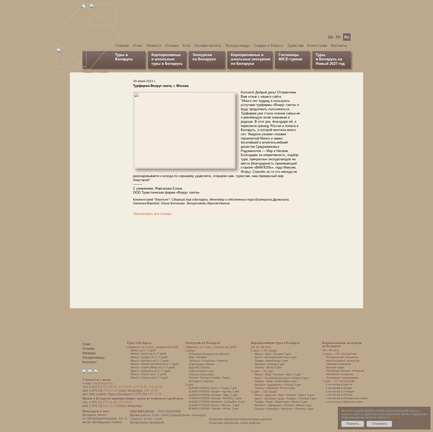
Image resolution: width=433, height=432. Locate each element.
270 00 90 (125, 402)
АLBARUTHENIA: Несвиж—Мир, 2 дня (213, 394)
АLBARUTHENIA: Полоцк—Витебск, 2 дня (215, 398)
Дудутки (194, 367)
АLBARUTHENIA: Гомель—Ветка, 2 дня (214, 408)
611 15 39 (110, 406)
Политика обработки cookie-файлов (234, 423)
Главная (122, 45)
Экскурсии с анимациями (342, 377)
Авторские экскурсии (339, 374)
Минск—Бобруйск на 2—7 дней (150, 370)
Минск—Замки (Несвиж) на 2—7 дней (155, 363)
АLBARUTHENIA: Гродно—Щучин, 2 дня (214, 391)
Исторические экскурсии (342, 357)
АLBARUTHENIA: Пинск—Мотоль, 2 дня (214, 405)
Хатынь (205, 367)
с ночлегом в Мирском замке (344, 401)
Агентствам (317, 45)
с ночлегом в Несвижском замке (347, 398)
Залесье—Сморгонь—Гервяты (208, 360)
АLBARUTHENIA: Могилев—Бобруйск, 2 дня (217, 401)
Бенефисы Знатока (201, 381)
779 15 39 (110, 390)
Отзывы (172, 45)
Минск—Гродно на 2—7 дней (149, 357)
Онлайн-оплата (207, 45)
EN (330, 37)
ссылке (396, 417)
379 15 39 (156, 387)
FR (338, 37)
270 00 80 (110, 402)
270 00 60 (110, 387)
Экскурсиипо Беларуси (204, 57)
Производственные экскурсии (345, 370)
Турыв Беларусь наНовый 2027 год (330, 59)
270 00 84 (125, 387)
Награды (89, 353)
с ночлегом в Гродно (339, 387)
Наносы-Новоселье (201, 374)
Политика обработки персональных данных (240, 419)
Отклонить (379, 423)
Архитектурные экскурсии (342, 360)
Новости (154, 45)
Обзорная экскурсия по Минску (209, 353)
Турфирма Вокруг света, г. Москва (160, 86)
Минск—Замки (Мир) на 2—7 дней (152, 367)
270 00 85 (140, 387)
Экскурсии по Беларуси (202, 343)
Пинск (226, 377)
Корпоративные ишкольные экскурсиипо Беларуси (250, 59)
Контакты (339, 45)
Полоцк (204, 377)
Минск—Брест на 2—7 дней (148, 353)
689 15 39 (151, 390)
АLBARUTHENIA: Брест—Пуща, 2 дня (213, 387)
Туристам (295, 45)
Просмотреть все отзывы (152, 214)
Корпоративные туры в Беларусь (275, 343)
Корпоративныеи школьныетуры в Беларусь (167, 59)
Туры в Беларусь (124, 57)
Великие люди (335, 367)
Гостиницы (289, 55)
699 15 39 (154, 394)
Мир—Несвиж (197, 357)
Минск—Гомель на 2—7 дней (149, 377)
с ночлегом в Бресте (339, 384)
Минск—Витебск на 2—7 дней (150, 360)
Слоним (215, 377)
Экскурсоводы (237, 45)
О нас (138, 45)
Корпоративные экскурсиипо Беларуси (342, 344)
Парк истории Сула (201, 370)
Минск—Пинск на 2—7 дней (148, 374)
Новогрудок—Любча (201, 364)
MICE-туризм (290, 59)
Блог (187, 45)
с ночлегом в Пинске (339, 394)
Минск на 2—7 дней (143, 350)
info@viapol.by (102, 383)
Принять (353, 423)
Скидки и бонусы (268, 45)
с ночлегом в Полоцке (340, 391)
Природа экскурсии (338, 363)
